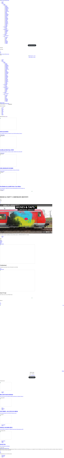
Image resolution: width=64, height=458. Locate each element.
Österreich (6, 73)
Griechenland (7, 11)
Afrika (4, 4)
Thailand (6, 42)
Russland (6, 41)
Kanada (6, 28)
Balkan (6, 5)
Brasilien (6, 30)
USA (6, 27)
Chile (6, 32)
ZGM (2, 111)
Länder (3, 3)
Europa (4, 62)
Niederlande (7, 14)
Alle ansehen (5, 116)
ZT (2, 108)
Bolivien (6, 31)
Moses (3, 236)
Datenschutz (3, 455)
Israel (6, 40)
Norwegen (6, 15)
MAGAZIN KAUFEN (32, 45)
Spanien (6, 80)
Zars (2, 113)
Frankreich (6, 9)
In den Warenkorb (32, 377)
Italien (6, 12)
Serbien (6, 20)
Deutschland (3, 424)
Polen (6, 16)
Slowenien (6, 22)
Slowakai (6, 21)
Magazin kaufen (2, 102)
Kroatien (6, 13)
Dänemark (6, 7)
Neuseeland (6, 35)
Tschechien (6, 23)
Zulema (3, 107)
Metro (2, 441)
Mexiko (6, 33)
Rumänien (6, 18)
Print (2, 2)
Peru (5, 91)
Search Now (10, 104)
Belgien (6, 6)
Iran (5, 39)
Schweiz (6, 19)
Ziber (2, 110)
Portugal (6, 17)
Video (2, 392)
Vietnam (6, 43)
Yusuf (2, 114)
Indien (6, 38)
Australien (4, 34)
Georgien (6, 10)
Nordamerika (5, 84)
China (6, 37)
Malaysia (6, 98)
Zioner (3, 109)
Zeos (2, 112)
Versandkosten (33, 375)
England (6, 66)
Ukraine (6, 25)
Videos (3, 1)
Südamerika (5, 29)
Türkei (6, 24)
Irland (6, 69)
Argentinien (6, 87)
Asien (4, 36)
